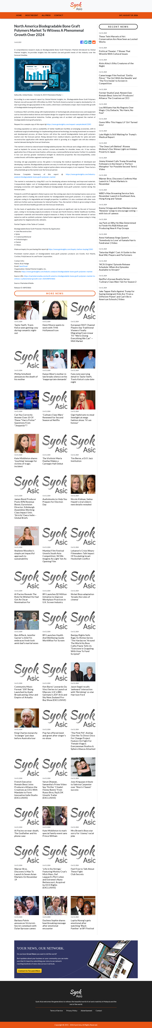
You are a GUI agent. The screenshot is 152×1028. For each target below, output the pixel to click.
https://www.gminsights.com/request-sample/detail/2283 (69, 124)
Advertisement (86, 1010)
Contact (99, 1010)
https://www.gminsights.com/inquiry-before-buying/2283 (70, 249)
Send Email (23, 266)
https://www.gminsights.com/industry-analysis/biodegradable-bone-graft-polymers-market (57, 271)
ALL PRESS (46, 15)
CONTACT (58, 15)
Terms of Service (56, 1010)
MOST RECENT (31, 15)
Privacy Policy (71, 1010)
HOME (19, 15)
